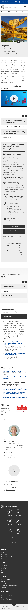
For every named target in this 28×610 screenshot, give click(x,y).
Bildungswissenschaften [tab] (9, 316)
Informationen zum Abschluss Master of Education (14, 377)
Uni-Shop (3, 587)
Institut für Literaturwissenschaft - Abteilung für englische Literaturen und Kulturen (14, 393)
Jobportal (3, 583)
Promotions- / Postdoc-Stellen (9, 585)
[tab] (14, 121)
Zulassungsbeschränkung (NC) (14, 219)
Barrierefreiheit (5, 569)
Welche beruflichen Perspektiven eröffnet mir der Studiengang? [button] (14, 132)
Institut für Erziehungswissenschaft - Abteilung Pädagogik (14, 353)
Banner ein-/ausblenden (14, 604)
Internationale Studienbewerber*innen (14, 231)
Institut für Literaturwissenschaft (12, 371)
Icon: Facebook (9, 511)
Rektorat (3, 594)
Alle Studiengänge (11, 11)
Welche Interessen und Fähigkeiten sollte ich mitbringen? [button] (13, 121)
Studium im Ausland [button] (8, 137)
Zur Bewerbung (14, 226)
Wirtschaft (4, 558)
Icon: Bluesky (9, 521)
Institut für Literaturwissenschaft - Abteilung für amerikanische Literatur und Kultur (15, 388)
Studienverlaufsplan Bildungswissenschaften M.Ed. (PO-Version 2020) (14, 343)
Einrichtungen (4, 598)
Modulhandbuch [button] (7, 296)
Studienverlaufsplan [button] (8, 286)
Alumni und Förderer (6, 556)
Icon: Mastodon (18, 521)
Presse (3, 581)
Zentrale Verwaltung (6, 599)
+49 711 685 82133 (11, 487)
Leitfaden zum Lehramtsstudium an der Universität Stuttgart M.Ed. (14, 195)
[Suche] (23, 1)
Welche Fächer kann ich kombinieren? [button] (13, 127)
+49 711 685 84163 (11, 455)
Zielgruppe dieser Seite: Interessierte (18, 41)
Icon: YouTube (10, 530)
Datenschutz (4, 567)
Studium (4, 11)
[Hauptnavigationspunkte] (25, 7)
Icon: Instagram (18, 511)
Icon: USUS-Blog (14, 539)
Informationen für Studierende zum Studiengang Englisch (15, 607)
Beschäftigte (4, 554)
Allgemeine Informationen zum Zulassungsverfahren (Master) (14, 178)
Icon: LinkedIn (18, 530)
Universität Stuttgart (1, 12)
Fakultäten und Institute (7, 596)
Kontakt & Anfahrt (5, 579)
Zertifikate (3, 571)
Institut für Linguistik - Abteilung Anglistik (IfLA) (15, 398)
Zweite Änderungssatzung (14, 209)
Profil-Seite (9, 452)
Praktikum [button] (6, 291)
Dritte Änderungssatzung (13, 212)
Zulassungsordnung (12, 203)
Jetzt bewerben (5, 2)
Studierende (4, 552)
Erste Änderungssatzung (13, 206)
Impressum (4, 565)
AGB (2, 573)
